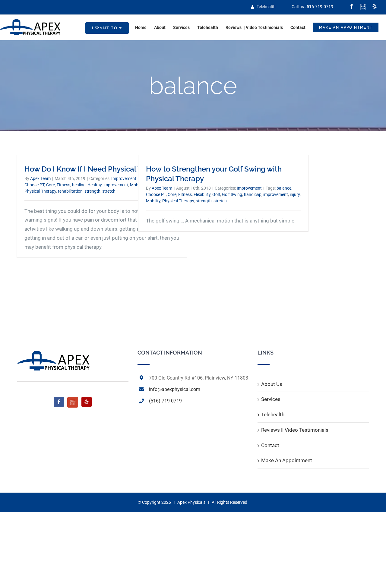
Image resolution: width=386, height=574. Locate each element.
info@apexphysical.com (174, 389)
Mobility (153, 200)
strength (92, 191)
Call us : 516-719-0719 (312, 6)
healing (79, 184)
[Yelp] (86, 402)
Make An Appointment (286, 460)
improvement (115, 184)
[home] (53, 354)
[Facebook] (59, 402)
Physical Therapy (40, 191)
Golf (216, 194)
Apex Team (40, 178)
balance (284, 188)
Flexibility (202, 194)
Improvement (123, 178)
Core (50, 184)
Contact (270, 445)
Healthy (94, 184)
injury (295, 194)
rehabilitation (70, 191)
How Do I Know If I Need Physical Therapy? (96, 169)
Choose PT (34, 184)
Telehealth (266, 6)
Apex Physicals (191, 502)
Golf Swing (232, 194)
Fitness (63, 184)
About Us (271, 384)
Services (270, 399)
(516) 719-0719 (165, 401)
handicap (252, 194)
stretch (108, 191)
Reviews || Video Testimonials (294, 430)
